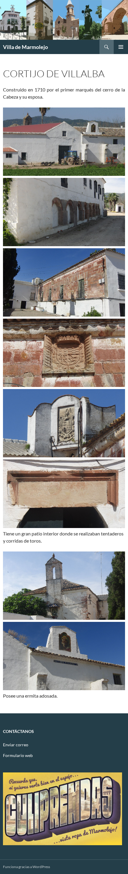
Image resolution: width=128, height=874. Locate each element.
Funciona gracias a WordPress (26, 866)
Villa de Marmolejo (25, 47)
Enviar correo (15, 744)
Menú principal (121, 47)
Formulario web (18, 755)
